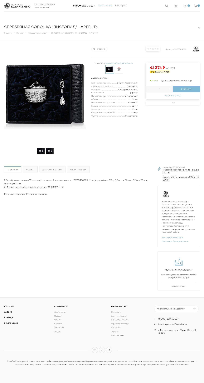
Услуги (57, 331)
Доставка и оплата (52, 170)
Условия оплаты (118, 316)
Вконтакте (95, 350)
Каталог (9, 306)
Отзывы (30, 170)
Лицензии (59, 327)
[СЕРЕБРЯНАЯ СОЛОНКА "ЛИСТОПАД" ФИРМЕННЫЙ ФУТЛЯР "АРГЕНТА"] (45, 94)
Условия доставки (119, 320)
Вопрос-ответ (117, 335)
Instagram (102, 350)
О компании (60, 312)
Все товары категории (172, 237)
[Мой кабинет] (176, 6)
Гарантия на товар (120, 324)
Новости (58, 316)
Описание (13, 170)
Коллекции (11, 323)
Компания (60, 306)
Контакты (58, 324)
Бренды (9, 317)
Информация (119, 306)
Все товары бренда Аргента (175, 241)
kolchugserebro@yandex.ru (172, 324)
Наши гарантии (78, 170)
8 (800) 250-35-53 (83, 5)
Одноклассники (109, 350)
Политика (115, 327)
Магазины (116, 312)
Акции (8, 312)
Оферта (114, 331)
